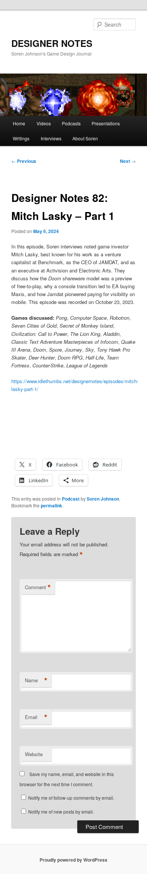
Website (34, 754)
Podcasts (71, 123)
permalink (51, 505)
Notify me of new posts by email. (61, 811)
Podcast (71, 498)
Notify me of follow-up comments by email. (71, 797)
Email (36, 717)
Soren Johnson (103, 498)
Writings (21, 138)
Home (19, 123)
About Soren (85, 138)
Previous (23, 161)
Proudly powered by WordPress (73, 859)
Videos (44, 123)
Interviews (51, 138)
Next (128, 161)
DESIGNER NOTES (51, 43)
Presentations (106, 123)
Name (36, 680)
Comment (38, 587)
